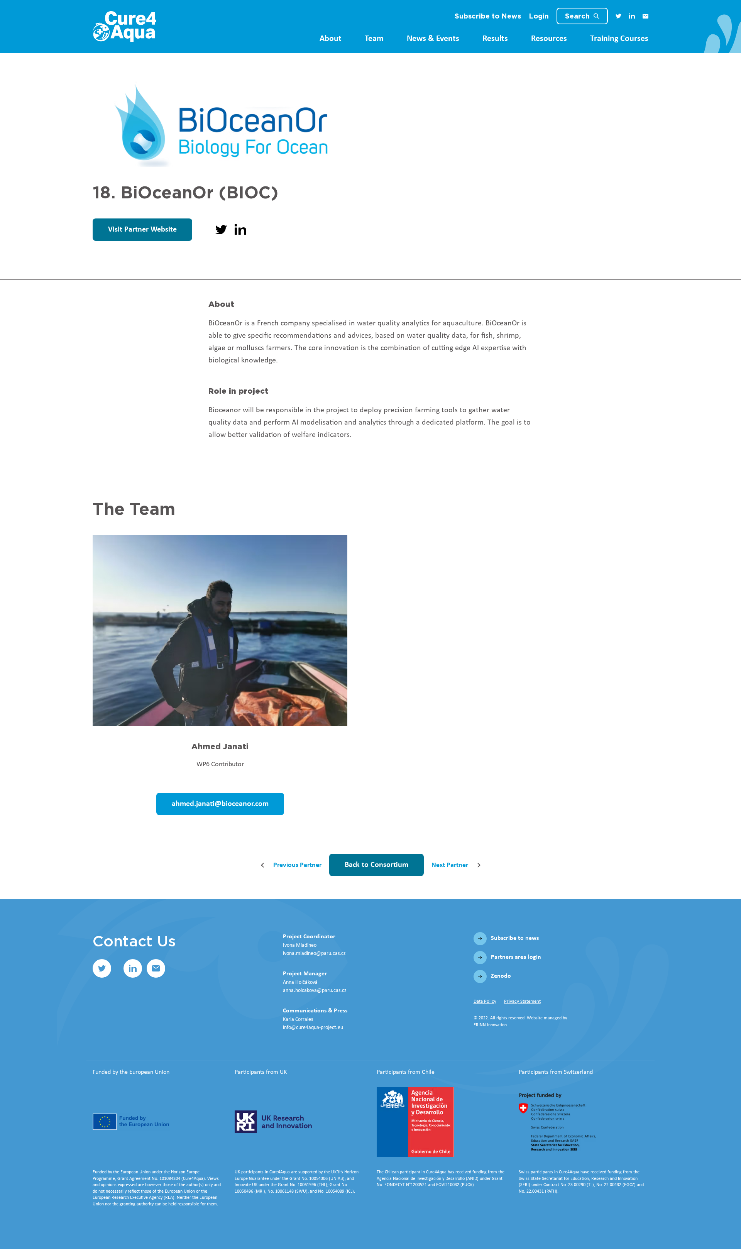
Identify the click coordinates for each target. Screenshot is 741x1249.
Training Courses (619, 38)
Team (374, 38)
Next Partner (449, 865)
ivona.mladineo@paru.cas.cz (314, 953)
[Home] (124, 26)
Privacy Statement (522, 1001)
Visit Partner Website (142, 230)
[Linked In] (632, 16)
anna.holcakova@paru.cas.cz (315, 990)
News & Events (433, 38)
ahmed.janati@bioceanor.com (220, 804)
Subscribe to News (488, 16)
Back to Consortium (376, 865)
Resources (549, 38)
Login (539, 16)
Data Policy (485, 1001)
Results (495, 38)
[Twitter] (618, 16)
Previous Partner (297, 865)
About (331, 38)
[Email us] (645, 16)
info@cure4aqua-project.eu (313, 1028)
